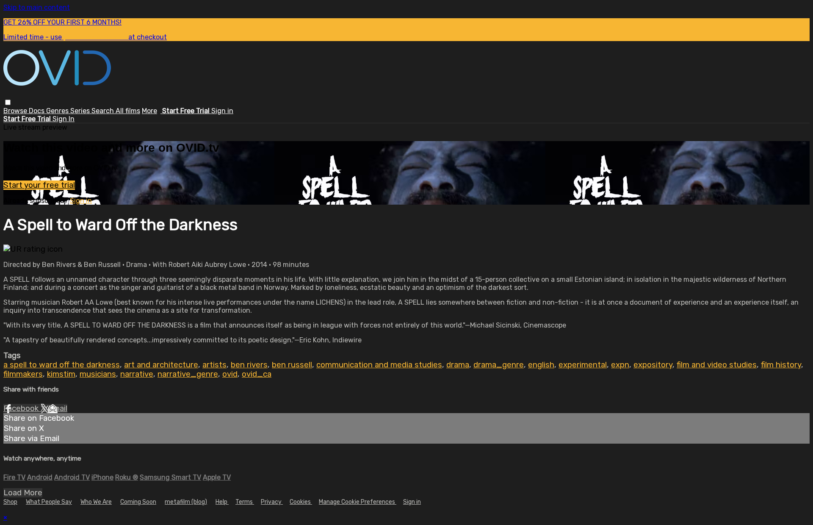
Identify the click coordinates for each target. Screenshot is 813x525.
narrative (136, 374)
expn (620, 364)
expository (652, 364)
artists (214, 364)
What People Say (49, 502)
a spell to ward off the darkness (61, 364)
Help (222, 502)
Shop (10, 502)
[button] (8, 102)
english (541, 364)
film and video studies (717, 364)
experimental (583, 364)
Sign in (222, 111)
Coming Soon (138, 502)
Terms (244, 502)
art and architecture (161, 364)
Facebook (22, 408)
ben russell (292, 364)
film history (781, 364)
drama (457, 364)
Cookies (301, 502)
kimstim (61, 374)
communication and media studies (379, 364)
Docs (37, 111)
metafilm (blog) (186, 502)
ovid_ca (256, 374)
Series (80, 111)
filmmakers (23, 374)
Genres (58, 111)
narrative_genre (188, 374)
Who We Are (96, 502)
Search (103, 111)
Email (57, 408)
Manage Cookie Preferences (357, 502)
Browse (16, 111)
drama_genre (498, 364)
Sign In (64, 119)
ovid (230, 374)
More (149, 111)
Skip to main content (36, 7)
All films (128, 111)
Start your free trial (39, 185)
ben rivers (249, 364)
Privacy (272, 502)
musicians (98, 374)
